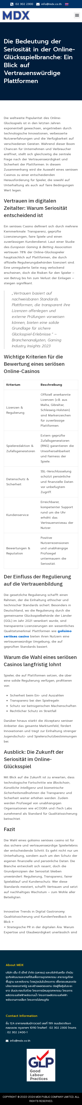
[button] (77, 15)
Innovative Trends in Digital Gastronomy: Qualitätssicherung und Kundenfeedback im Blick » (38, 916)
